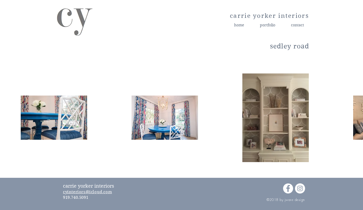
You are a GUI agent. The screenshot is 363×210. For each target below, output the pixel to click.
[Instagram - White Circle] (300, 188)
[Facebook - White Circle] (288, 188)
